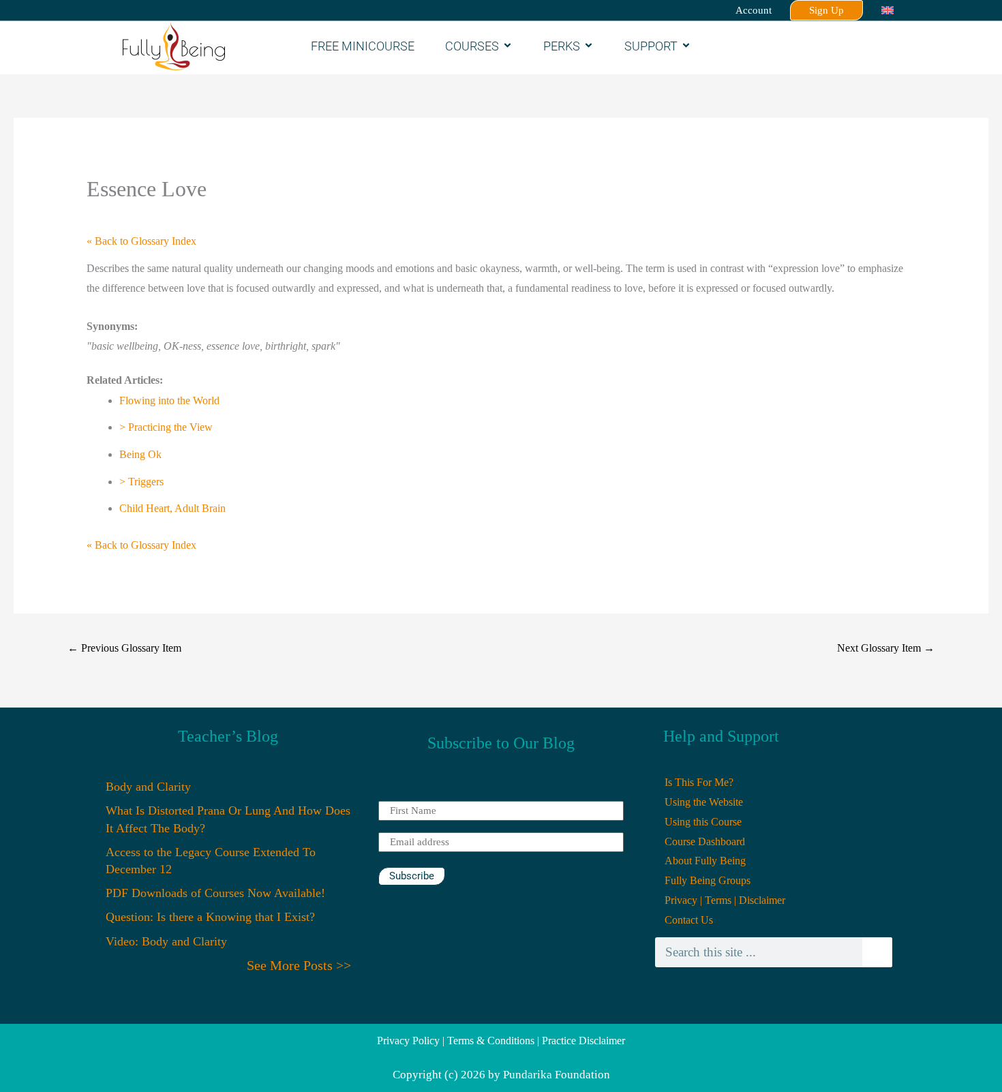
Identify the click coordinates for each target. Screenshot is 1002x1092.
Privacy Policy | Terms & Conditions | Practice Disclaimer (501, 1040)
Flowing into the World (169, 400)
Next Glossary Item (886, 648)
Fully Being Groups (707, 880)
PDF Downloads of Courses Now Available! (215, 893)
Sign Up (826, 10)
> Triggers (141, 481)
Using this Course (703, 822)
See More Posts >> (299, 965)
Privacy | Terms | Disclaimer (725, 900)
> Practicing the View (166, 427)
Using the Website (704, 802)
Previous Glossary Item (124, 648)
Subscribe (411, 876)
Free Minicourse (362, 46)
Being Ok (140, 454)
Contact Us (689, 920)
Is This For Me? (699, 782)
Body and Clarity (148, 786)
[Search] (877, 952)
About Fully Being (705, 860)
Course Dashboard (705, 841)
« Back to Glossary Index (141, 241)
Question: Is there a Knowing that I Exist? (210, 917)
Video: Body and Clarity (166, 941)
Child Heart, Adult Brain (172, 508)
